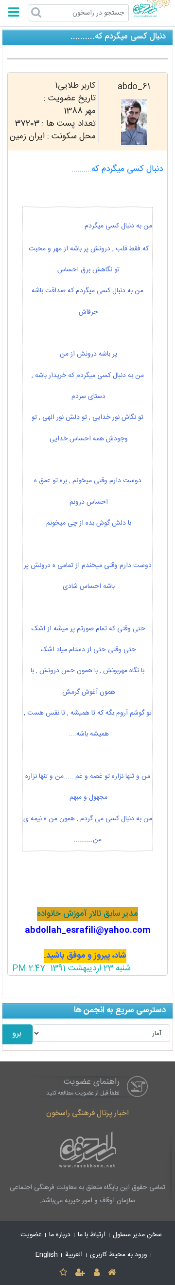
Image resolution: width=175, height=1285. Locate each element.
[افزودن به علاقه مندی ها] (63, 1273)
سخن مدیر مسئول (137, 1234)
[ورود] (96, 1273)
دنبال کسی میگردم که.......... (117, 169)
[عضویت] (80, 1273)
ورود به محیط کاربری (118, 1254)
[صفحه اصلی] (112, 1273)
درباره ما (59, 1234)
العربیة (74, 1254)
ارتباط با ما (91, 1234)
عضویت (31, 1234)
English (46, 1254)
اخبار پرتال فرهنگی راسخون (87, 1113)
